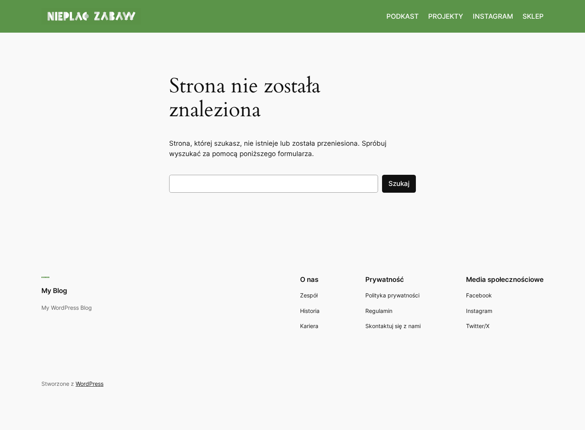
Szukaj (399, 184)
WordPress (89, 383)
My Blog (54, 291)
